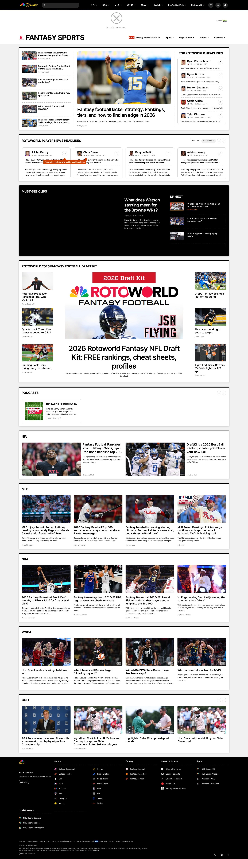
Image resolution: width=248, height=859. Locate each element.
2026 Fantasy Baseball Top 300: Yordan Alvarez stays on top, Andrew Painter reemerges (97, 530)
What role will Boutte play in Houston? (51, 107)
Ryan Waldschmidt (198, 61)
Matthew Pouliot (44, 59)
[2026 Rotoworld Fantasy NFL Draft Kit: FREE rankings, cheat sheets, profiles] (124, 305)
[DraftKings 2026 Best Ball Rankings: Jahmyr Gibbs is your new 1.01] (155, 459)
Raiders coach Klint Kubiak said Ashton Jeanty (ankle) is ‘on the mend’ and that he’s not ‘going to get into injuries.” (199, 162)
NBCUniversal (32, 845)
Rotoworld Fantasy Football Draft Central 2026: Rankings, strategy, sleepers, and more (54, 67)
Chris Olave (90, 152)
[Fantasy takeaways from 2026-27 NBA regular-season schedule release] (98, 579)
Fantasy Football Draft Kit (144, 37)
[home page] (29, 5)
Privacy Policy (88, 841)
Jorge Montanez (27, 545)
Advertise (22, 841)
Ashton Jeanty (196, 152)
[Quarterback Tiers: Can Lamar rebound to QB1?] (37, 317)
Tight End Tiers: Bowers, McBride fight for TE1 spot (210, 368)
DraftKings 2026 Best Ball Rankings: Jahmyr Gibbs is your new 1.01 (206, 448)
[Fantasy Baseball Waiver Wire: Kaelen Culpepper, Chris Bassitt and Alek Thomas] (29, 55)
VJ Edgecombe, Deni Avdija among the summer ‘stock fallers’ (201, 599)
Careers (29, 841)
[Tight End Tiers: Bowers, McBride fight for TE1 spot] (210, 352)
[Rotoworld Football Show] (34, 411)
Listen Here (52, 418)
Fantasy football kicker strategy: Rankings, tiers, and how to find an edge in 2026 (121, 112)
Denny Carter (82, 126)
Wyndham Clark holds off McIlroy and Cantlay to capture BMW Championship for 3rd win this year (97, 741)
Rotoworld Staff (43, 72)
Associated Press (80, 748)
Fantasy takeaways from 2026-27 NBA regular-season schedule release (98, 599)
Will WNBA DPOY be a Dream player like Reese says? (148, 672)
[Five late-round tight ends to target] (210, 317)
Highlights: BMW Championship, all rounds (147, 740)
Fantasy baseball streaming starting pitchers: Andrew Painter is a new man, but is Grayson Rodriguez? (150, 530)
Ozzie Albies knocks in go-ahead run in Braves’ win (202, 108)
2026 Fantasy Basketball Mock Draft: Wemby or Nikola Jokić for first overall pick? (45, 600)
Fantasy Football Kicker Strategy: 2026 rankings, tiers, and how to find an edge (54, 121)
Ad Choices (78, 841)
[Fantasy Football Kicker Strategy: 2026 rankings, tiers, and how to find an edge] (29, 122)
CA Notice (117, 841)
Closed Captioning (39, 841)
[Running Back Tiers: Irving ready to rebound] (37, 352)
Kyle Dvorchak (27, 337)
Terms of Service (127, 841)
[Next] (224, 141)
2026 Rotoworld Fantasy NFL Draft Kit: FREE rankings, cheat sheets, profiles (124, 357)
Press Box (68, 841)
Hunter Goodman (197, 87)
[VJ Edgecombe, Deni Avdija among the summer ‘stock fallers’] (201, 579)
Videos (203, 37)
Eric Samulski (130, 545)
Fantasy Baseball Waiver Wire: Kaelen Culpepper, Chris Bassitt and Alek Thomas (53, 54)
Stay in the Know (26, 772)
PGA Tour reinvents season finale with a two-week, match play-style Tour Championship (45, 741)
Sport (168, 37)
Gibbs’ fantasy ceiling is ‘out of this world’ (209, 295)
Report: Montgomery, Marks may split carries (54, 94)
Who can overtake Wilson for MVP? (199, 670)
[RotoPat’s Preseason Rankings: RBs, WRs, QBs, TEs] (37, 281)
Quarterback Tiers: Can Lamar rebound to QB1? (36, 331)
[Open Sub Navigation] (96, 5)
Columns (218, 37)
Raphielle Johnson (28, 618)
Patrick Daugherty (28, 304)
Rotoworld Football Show (61, 403)
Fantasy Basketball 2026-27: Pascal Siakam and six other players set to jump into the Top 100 (148, 600)
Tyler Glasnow (196, 114)
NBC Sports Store (58, 841)
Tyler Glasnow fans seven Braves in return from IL (201, 121)
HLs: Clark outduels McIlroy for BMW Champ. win (200, 740)
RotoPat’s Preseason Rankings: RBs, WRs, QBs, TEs (34, 296)
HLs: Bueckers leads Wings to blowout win (45, 672)
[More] (210, 5)
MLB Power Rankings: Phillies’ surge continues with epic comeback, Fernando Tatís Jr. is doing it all (199, 530)
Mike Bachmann (27, 748)
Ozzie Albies (195, 100)
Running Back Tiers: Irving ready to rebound (36, 367)
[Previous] (219, 141)
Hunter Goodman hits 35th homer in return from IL (201, 95)
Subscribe (23, 782)
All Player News (208, 141)
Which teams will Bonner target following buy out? (93, 672)
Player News (185, 37)
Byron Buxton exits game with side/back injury (200, 81)
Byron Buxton (195, 74)
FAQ (49, 841)
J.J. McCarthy (40, 152)
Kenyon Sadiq (143, 152)
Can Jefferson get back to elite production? (53, 80)
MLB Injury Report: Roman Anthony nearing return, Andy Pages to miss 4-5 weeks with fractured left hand (45, 530)
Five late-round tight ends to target (207, 331)
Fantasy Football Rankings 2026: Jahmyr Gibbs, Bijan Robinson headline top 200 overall (102, 448)
